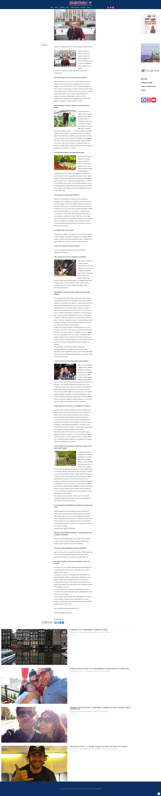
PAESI (67, 7)
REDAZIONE (83, 7)
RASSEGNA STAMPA (75, 7)
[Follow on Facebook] (108, 8)
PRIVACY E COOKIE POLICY (148, 86)
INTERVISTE (62, 7)
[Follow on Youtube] (111, 8)
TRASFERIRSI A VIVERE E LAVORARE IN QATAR (47, 622)
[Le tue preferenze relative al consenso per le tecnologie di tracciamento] (159, 794)
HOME (52, 7)
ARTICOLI (56, 7)
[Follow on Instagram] (113, 8)
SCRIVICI (88, 7)
